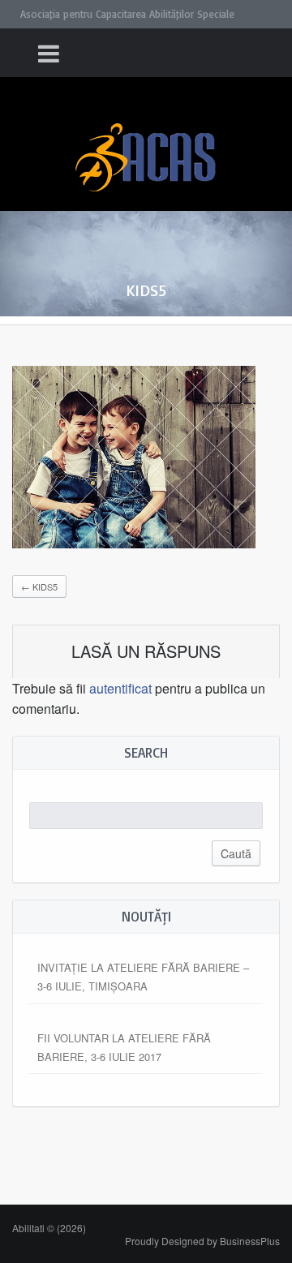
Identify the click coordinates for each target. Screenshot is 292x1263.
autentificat (120, 688)
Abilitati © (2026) (49, 1228)
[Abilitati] (146, 142)
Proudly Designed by (202, 1241)
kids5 (39, 586)
